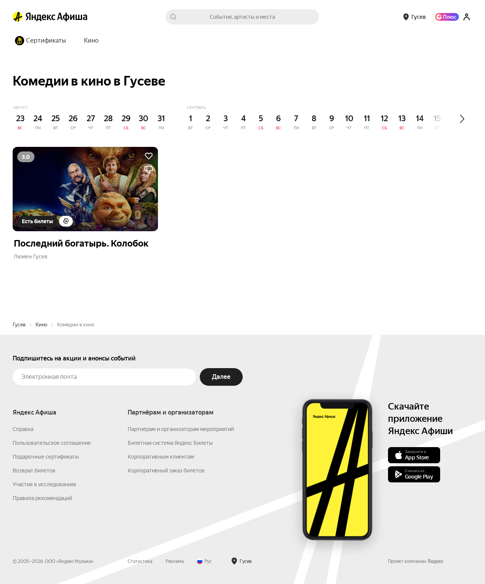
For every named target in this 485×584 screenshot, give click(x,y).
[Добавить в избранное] (148, 156)
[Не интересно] (148, 169)
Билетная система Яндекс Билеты (170, 443)
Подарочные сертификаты (46, 457)
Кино (41, 324)
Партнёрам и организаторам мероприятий (181, 429)
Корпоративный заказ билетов (166, 470)
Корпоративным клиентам (161, 457)
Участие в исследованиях (44, 484)
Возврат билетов (34, 470)
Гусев (19, 324)
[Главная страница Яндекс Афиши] (18, 17)
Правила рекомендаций (42, 498)
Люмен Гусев (31, 256)
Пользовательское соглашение (52, 443)
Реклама (175, 561)
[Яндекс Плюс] (447, 17)
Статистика (140, 561)
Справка (23, 429)
